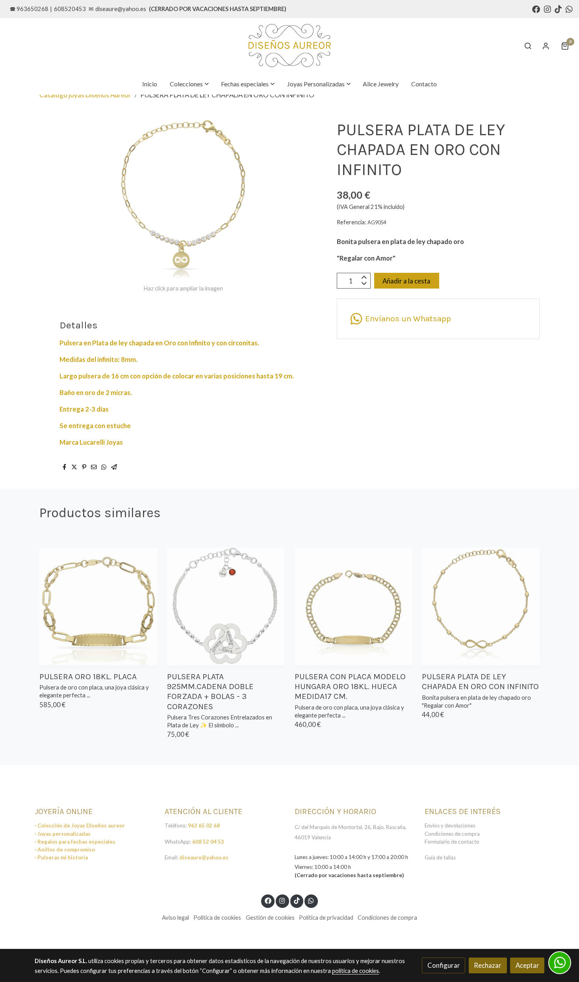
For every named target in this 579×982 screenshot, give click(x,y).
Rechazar (487, 965)
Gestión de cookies (270, 917)
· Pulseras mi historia (61, 857)
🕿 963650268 (29, 9)
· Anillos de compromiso (65, 849)
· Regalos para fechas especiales (75, 842)
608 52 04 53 (208, 842)
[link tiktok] (558, 9)
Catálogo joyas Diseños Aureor (85, 95)
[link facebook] (536, 9)
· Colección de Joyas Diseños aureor (80, 825)
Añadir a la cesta (406, 281)
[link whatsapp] (569, 9)
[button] (189, 84)
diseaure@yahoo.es (120, 9)
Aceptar (527, 965)
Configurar (443, 965)
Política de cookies (217, 917)
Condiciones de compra (452, 834)
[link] (289, 45)
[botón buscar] (528, 46)
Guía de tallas (440, 857)
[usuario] (546, 46)
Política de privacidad (326, 917)
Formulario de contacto (452, 842)
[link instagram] (547, 9)
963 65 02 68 (204, 825)
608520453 (70, 9)
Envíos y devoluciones (450, 825)
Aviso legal (175, 917)
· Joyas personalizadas (63, 834)
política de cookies (355, 970)
